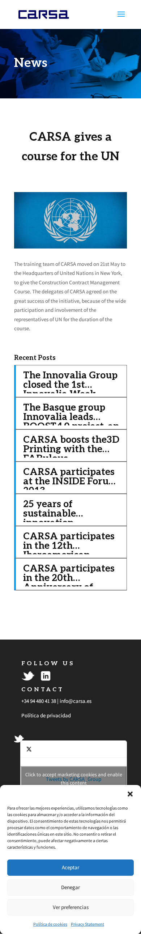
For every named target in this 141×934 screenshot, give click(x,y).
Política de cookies (50, 924)
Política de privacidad (46, 715)
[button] (130, 794)
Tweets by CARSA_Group (73, 778)
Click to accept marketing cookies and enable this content (73, 778)
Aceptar (70, 867)
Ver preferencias (71, 907)
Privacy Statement (87, 924)
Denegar (70, 887)
